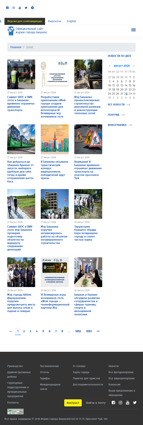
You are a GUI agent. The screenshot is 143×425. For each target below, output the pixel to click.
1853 (89, 331)
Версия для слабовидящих (24, 21)
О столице (79, 366)
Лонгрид (113, 115)
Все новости (116, 104)
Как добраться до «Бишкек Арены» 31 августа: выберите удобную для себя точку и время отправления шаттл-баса (20, 171)
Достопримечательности (88, 384)
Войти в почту (96, 402)
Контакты (13, 402)
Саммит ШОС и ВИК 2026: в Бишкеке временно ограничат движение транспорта (21, 104)
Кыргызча (54, 21)
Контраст (73, 402)
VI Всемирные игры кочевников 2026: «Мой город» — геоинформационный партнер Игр (55, 301)
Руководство (15, 366)
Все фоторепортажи (121, 372)
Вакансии (114, 384)
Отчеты (44, 372)
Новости (114, 366)
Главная (15, 47)
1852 (78, 331)
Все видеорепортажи (121, 378)
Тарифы (45, 378)
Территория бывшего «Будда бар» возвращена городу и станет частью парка (86, 233)
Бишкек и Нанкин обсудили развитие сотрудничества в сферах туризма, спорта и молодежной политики (87, 304)
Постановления (49, 366)
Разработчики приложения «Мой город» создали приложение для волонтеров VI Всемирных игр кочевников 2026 (53, 107)
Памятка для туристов (86, 378)
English (71, 21)
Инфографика (117, 125)
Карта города (81, 372)
